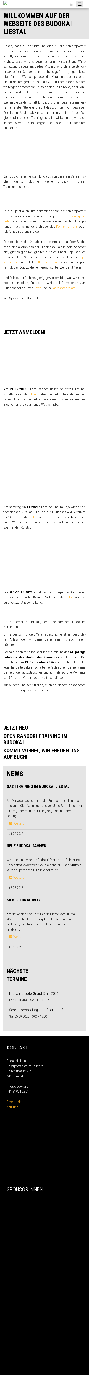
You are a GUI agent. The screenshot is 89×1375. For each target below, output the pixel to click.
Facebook (14, 1102)
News (37, 288)
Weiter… (18, 823)
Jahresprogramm (63, 288)
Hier (34, 394)
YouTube (12, 1107)
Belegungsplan (48, 262)
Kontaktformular (67, 226)
